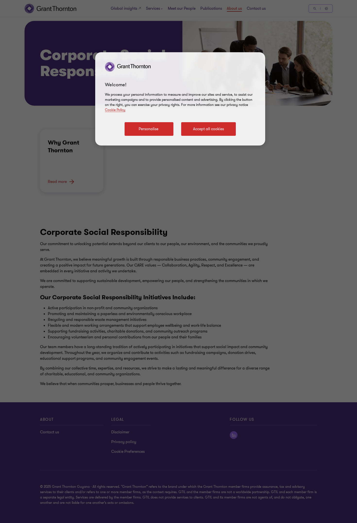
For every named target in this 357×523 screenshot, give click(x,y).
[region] (180, 99)
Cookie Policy (115, 110)
